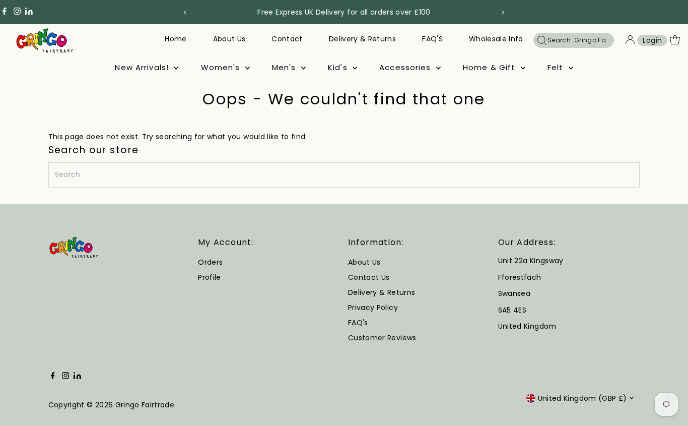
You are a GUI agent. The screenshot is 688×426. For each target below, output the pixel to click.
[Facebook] (4, 12)
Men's (285, 67)
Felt (556, 67)
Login (652, 40)
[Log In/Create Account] (630, 40)
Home (175, 39)
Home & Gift (490, 67)
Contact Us (369, 277)
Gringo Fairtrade (145, 405)
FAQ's (358, 323)
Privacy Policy (373, 307)
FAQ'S (432, 39)
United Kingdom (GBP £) (582, 398)
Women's (222, 67)
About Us (229, 39)
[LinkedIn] (29, 12)
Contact (286, 39)
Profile (209, 277)
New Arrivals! (143, 67)
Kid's (339, 67)
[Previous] (185, 12)
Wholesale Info (496, 39)
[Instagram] (17, 12)
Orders (210, 262)
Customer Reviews (382, 338)
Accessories (406, 67)
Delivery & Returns (362, 39)
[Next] (503, 12)
